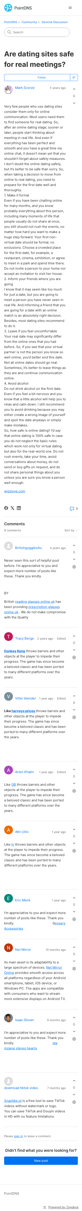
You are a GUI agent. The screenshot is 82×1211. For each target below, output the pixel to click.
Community (29, 22)
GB (13, 784)
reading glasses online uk (35, 602)
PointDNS (10, 22)
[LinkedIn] (19, 508)
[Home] (18, 8)
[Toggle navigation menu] (70, 7)
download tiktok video (21, 1088)
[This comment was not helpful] (74, 559)
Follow (42, 77)
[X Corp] (12, 508)
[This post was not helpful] (74, 103)
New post (41, 1160)
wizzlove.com (14, 491)
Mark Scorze (25, 88)
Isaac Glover (24, 1020)
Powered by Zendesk (63, 1207)
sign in (18, 1136)
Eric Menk (22, 900)
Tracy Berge (24, 638)
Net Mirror (23, 950)
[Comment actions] (74, 567)
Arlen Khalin (24, 772)
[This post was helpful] (74, 89)
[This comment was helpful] (74, 545)
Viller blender (25, 698)
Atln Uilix (22, 832)
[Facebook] (6, 508)
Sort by (70, 530)
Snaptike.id (12, 1101)
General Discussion (55, 22)
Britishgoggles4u (28, 548)
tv (12, 844)
